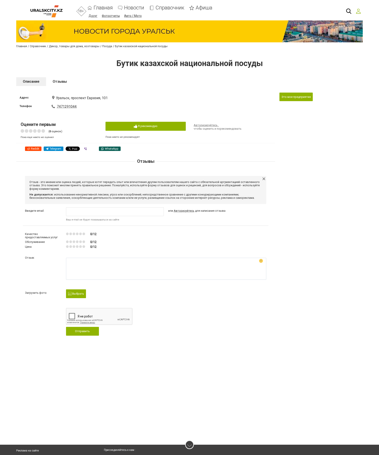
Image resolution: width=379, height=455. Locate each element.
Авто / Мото (133, 16)
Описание (31, 81)
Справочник (170, 8)
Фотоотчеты (111, 16)
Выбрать (78, 293)
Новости (134, 8)
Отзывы (60, 81)
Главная (103, 8)
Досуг (93, 16)
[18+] (46, 11)
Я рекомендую (147, 126)
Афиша (204, 8)
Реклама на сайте (27, 450)
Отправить (82, 331)
